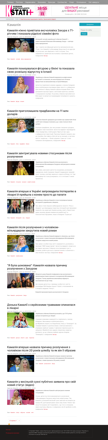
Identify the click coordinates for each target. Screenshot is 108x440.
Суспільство (62, 2)
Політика (19, 2)
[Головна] (19, 11)
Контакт (8, 430)
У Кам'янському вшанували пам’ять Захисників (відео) (37, 19)
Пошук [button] (84, 34)
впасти (22, 337)
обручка (22, 412)
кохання (24, 182)
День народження (26, 59)
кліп (32, 412)
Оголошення (81, 2)
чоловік (18, 59)
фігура (17, 101)
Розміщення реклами (12, 433)
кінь (24, 218)
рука (27, 337)
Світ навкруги (94, 2)
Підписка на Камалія (9, 424)
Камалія (13, 59)
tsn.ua (45, 56)
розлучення (19, 295)
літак (17, 144)
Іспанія (22, 101)
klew (36, 432)
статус (17, 412)
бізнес (27, 144)
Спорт (71, 2)
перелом (31, 337)
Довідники (90, 24)
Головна (10, 2)
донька (18, 337)
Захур (24, 295)
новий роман (19, 256)
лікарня (28, 218)
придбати (22, 144)
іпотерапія (18, 218)
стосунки (18, 182)
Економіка (42, 2)
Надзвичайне (30, 2)
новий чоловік (31, 182)
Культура (51, 2)
